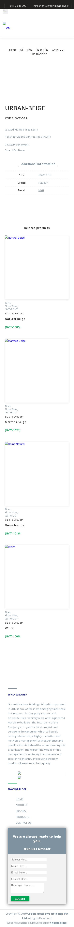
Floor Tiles (42, 49)
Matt (41, 190)
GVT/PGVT (58, 49)
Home (13, 49)
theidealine (58, 922)
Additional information (38, 164)
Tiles (29, 49)
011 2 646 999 (18, 5)
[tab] (38, 163)
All (21, 49)
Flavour (43, 182)
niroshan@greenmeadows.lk (51, 5)
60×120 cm (44, 175)
